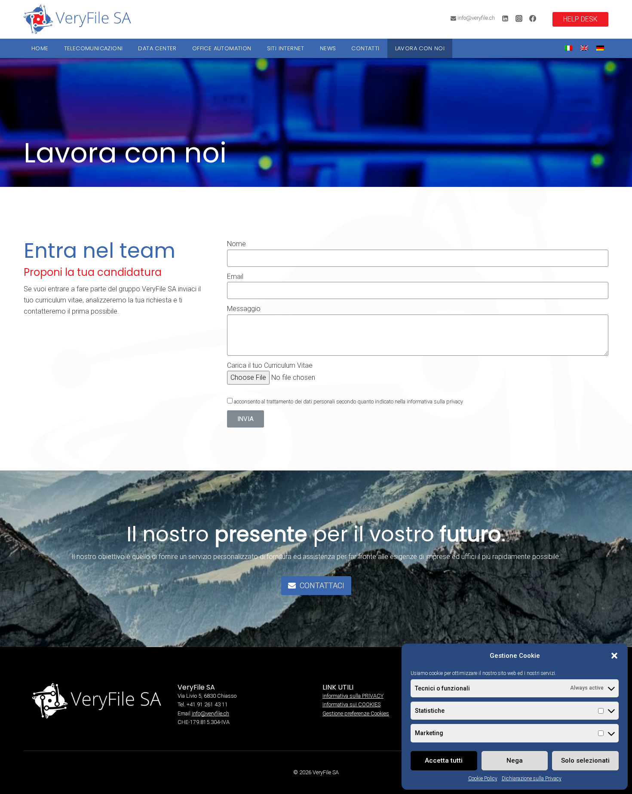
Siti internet (285, 48)
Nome (236, 244)
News (328, 48)
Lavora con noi (420, 48)
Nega (514, 760)
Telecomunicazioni (93, 48)
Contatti (365, 48)
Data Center (157, 48)
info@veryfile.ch (210, 713)
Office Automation (222, 48)
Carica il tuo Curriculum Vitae (270, 365)
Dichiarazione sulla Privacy (531, 779)
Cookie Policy (482, 779)
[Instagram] (519, 18)
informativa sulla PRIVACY (352, 696)
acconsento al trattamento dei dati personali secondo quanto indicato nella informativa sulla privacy (348, 401)
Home (40, 48)
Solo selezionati (585, 760)
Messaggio (244, 309)
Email (235, 276)
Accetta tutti (444, 760)
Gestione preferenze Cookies (355, 713)
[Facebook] (533, 18)
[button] (614, 655)
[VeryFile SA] (77, 19)
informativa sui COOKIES (351, 704)
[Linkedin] (505, 18)
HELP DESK (580, 19)
